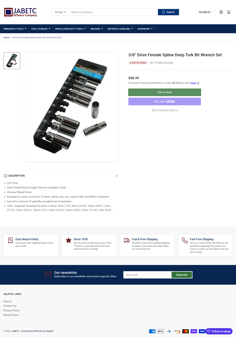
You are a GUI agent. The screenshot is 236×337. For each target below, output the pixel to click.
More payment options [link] (165, 110)
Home (6, 37)
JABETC (16, 331)
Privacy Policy (11, 310)
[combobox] (124, 12)
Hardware (143, 29)
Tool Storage (39, 29)
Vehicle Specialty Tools (69, 29)
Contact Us (9, 305)
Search (170, 12)
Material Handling (119, 29)
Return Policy (11, 315)
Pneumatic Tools (13, 29)
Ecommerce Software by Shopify (37, 331)
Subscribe (181, 274)
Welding (95, 29)
